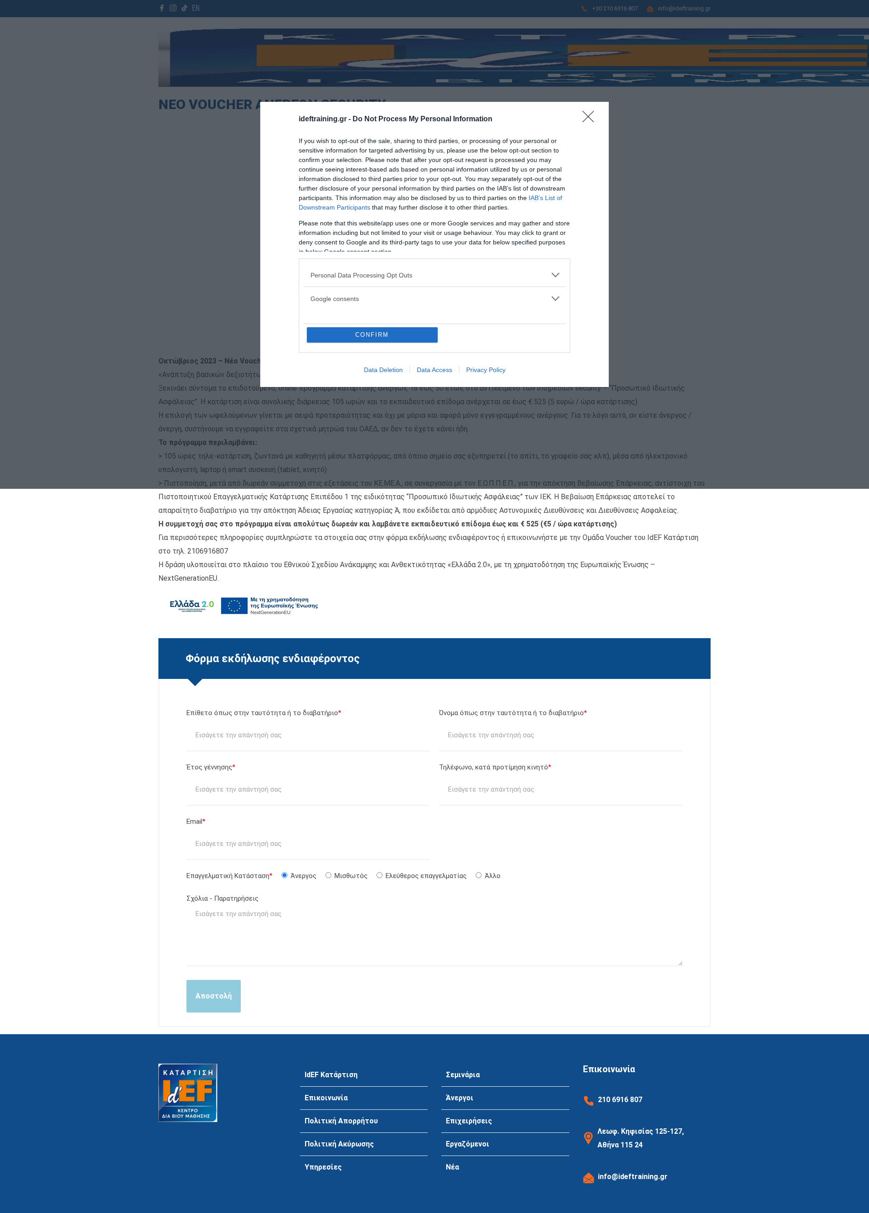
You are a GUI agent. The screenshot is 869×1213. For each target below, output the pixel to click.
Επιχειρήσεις (469, 1121)
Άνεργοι (459, 1098)
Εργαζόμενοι (467, 1144)
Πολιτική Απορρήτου (341, 1121)
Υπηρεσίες (323, 1167)
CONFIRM (372, 334)
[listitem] (434, 275)
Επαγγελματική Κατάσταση (343, 876)
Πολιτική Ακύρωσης (339, 1144)
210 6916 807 (620, 1099)
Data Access (434, 369)
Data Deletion (383, 369)
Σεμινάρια (463, 1074)
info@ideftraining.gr (633, 1176)
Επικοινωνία (326, 1098)
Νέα (452, 1167)
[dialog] (434, 244)
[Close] (591, 119)
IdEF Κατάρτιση (331, 1074)
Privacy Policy (486, 369)
